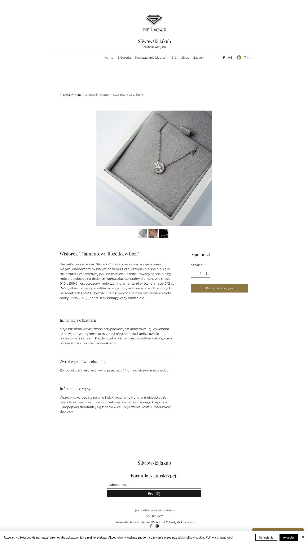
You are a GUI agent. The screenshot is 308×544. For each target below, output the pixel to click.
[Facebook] (224, 57)
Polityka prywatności (219, 537)
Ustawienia (266, 537)
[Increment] (207, 274)
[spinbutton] (200, 274)
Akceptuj (288, 537)
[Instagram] (230, 57)
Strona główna (71, 95)
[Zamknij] (302, 537)
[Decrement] (194, 274)
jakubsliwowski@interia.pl (155, 510)
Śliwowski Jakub (154, 41)
